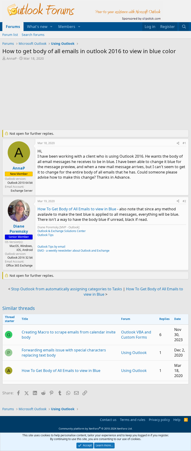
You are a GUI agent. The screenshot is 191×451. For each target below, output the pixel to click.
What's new (37, 26)
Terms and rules (132, 419)
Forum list (10, 34)
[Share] (178, 143)
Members (66, 26)
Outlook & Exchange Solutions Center (62, 231)
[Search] (184, 26)
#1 (184, 143)
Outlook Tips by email (51, 247)
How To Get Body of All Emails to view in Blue (77, 209)
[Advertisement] (95, 95)
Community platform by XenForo (96, 428)
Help (177, 419)
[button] (51, 26)
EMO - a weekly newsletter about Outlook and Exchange (73, 251)
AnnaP (12, 58)
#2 (184, 201)
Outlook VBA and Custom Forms (136, 335)
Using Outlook (134, 352)
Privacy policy (159, 419)
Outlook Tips (46, 235)
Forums (13, 26)
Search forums (33, 34)
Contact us (108, 419)
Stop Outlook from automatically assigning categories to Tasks (66, 288)
